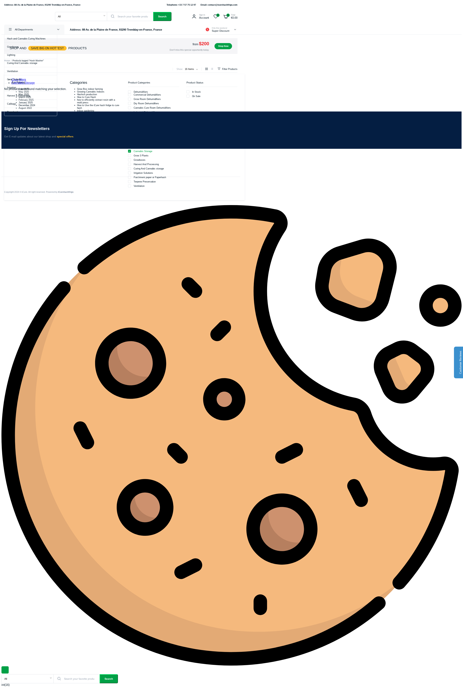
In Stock (196, 92)
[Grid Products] (206, 69)
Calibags (11, 103)
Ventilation (12, 71)
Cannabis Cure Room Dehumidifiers (152, 107)
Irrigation (11, 87)
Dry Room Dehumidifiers (146, 103)
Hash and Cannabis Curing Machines (26, 38)
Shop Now (223, 46)
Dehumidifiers (141, 92)
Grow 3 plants (14, 79)
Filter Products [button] (229, 69)
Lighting (11, 55)
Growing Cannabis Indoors (90, 91)
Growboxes (13, 46)
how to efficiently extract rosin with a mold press (96, 101)
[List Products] (212, 69)
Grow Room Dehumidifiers (147, 99)
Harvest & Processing (18, 95)
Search (162, 16)
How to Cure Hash (86, 97)
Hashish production (87, 94)
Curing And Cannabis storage (22, 63)
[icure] (26, 16)
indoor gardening (85, 110)
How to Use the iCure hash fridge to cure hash (98, 106)
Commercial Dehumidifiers (147, 94)
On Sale (196, 96)
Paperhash (12, 112)
